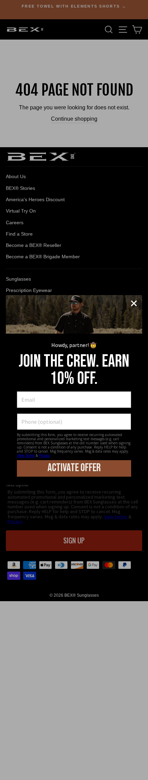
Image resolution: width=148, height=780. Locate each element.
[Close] (133, 303)
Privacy (44, 455)
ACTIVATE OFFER (74, 468)
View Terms (26, 455)
